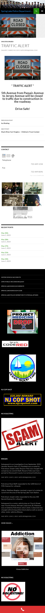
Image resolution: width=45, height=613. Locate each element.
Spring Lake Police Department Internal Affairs (19, 295)
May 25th (4, 252)
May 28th (4, 239)
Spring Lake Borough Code (11, 290)
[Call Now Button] (22, 609)
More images (7, 523)
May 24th (4, 259)
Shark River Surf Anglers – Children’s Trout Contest (20, 130)
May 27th (4, 246)
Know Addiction (22, 569)
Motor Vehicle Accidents (11, 277)
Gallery (4, 50)
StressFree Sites (40, 175)
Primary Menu (42, 11)
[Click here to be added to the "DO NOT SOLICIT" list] (13, 591)
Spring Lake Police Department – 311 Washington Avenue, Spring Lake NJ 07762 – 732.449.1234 (17, 11)
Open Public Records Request (12, 282)
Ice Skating (7, 121)
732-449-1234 (37, 164)
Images (4, 459)
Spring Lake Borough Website (12, 286)
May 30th (4, 233)
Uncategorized (7, 41)
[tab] (4, 155)
